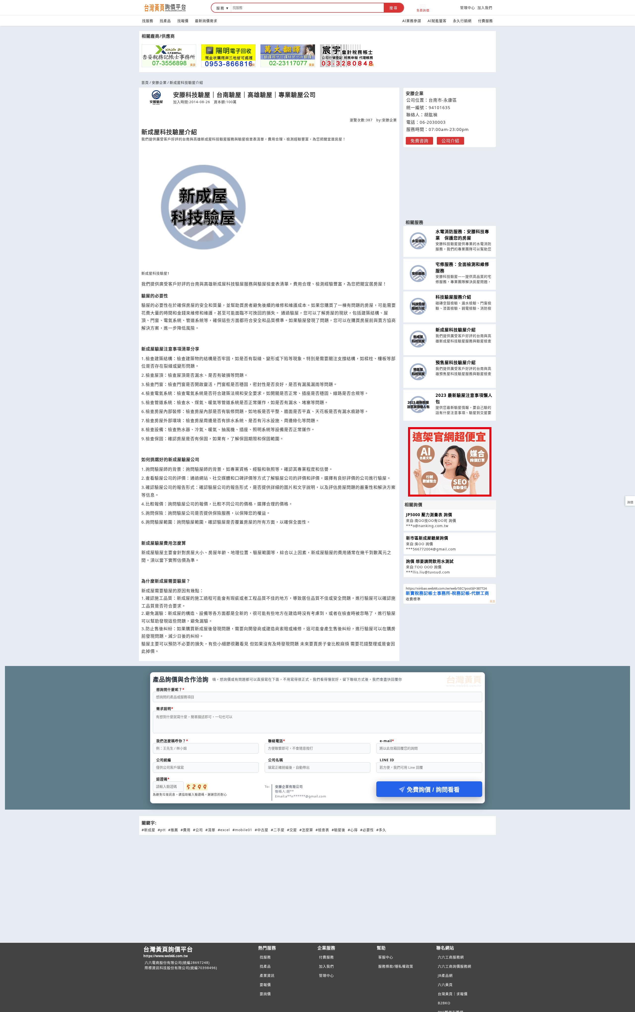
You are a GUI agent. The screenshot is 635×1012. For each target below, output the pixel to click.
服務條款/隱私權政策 (395, 966)
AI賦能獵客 (437, 20)
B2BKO (444, 1003)
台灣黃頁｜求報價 (453, 993)
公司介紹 (450, 141)
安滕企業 (159, 82)
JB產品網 (445, 975)
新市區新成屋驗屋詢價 (427, 538)
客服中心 (385, 957)
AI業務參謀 (411, 20)
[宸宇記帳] (347, 55)
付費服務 (485, 20)
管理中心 (467, 7)
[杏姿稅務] (169, 55)
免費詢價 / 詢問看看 (433, 789)
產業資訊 (267, 975)
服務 (220, 8)
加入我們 (484, 7)
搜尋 (393, 8)
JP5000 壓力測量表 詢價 (429, 514)
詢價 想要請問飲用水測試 (430, 561)
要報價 (265, 984)
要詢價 (265, 993)
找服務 (147, 20)
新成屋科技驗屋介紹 (456, 330)
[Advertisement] (450, 181)
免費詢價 (422, 10)
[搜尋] (307, 7)
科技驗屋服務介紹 (453, 297)
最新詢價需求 (206, 20)
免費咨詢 (419, 141)
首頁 (145, 82)
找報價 (183, 20)
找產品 (165, 20)
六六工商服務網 (451, 957)
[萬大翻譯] (287, 55)
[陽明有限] (228, 55)
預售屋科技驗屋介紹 (456, 362)
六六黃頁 (445, 984)
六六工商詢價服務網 (454, 966)
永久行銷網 (462, 20)
